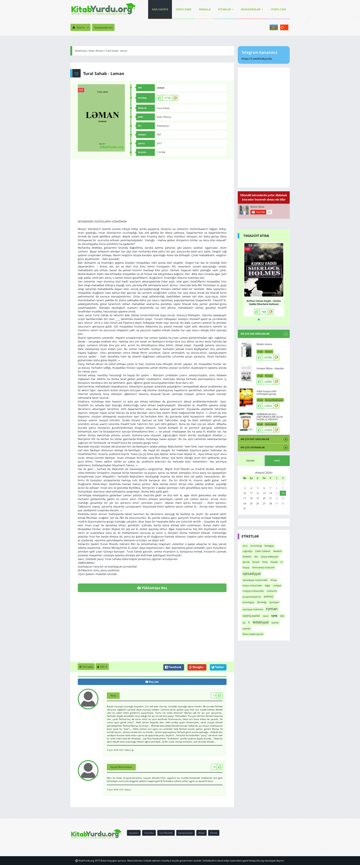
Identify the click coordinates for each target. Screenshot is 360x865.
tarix (274, 615)
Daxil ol (80, 27)
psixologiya (248, 602)
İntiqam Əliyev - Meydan (270, 368)
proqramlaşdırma (252, 596)
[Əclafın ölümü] (246, 349)
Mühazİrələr (250, 9)
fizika (265, 562)
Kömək (213, 832)
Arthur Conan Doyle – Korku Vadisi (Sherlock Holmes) (264, 302)
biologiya (269, 545)
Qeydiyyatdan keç (103, 27)
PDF (81, 90)
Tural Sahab (163, 108)
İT (249, 622)
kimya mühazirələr (252, 585)
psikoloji (268, 596)
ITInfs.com (278, 9)
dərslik (246, 562)
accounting (256, 545)
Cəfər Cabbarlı (262, 551)
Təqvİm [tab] (250, 460)
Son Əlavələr (166, 832)
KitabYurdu (80, 50)
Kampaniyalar (185, 832)
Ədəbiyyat (261, 622)
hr (281, 562)
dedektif (277, 551)
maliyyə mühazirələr (253, 590)
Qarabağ (261, 602)
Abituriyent (270, 424)
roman (272, 608)
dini (256, 556)
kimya (274, 580)
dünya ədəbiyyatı (269, 556)
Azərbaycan (163, 125)
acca (245, 545)
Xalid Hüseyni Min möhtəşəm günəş (266, 393)
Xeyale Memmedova (121, 767)
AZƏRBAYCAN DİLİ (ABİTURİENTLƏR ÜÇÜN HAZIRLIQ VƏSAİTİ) (269, 417)
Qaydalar (134, 832)
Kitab (91, 50)
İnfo (102, 666)
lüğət (267, 585)
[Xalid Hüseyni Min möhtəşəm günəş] (246, 397)
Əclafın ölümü (264, 344)
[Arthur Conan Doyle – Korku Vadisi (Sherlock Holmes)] (263, 270)
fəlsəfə (274, 562)
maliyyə (277, 585)
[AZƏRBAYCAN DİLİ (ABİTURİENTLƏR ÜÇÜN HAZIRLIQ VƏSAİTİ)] (246, 422)
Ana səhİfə (160, 9)
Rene (113, 695)
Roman (100, 50)
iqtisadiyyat (252, 573)
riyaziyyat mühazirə (253, 609)
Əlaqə (201, 832)
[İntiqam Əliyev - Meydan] (246, 373)
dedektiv (247, 556)
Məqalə (205, 9)
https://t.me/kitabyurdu (257, 58)
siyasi (265, 615)
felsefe (256, 562)
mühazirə (272, 590)
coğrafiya (247, 551)
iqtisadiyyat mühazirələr (255, 580)
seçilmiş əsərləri (251, 615)
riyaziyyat (274, 602)
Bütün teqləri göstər (253, 634)
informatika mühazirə (263, 567)
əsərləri (247, 628)
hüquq (246, 567)
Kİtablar (224, 9)
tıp (244, 622)
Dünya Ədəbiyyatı (274, 400)
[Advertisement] (152, 193)
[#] (103, 9)
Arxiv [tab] (277, 460)
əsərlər (275, 622)
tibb (282, 615)
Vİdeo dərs (183, 9)
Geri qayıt (88, 666)
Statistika (149, 832)
